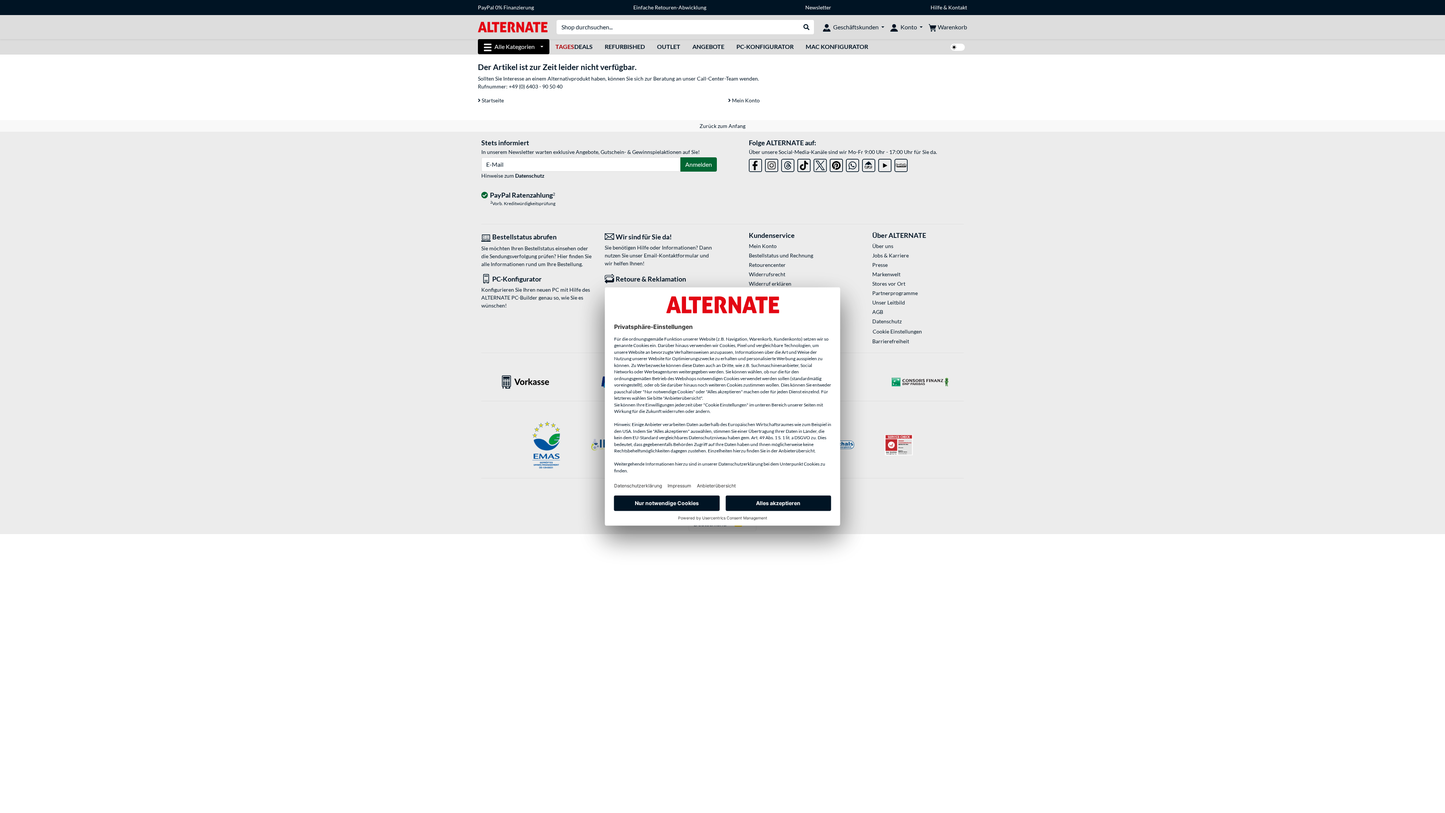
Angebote (708, 46)
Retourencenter (767, 265)
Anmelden (698, 164)
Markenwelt (886, 274)
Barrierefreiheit (890, 341)
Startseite (492, 100)
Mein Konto (745, 100)
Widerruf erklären (770, 283)
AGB (877, 312)
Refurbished (625, 46)
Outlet (668, 46)
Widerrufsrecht (767, 274)
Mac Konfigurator (837, 46)
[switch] (958, 47)
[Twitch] (901, 164)
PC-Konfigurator (765, 46)
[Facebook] (755, 164)
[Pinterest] (836, 164)
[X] (820, 164)
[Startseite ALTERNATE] (513, 26)
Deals (574, 46)
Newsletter (818, 7)
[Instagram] (771, 164)
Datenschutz (530, 175)
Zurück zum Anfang (722, 126)
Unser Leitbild (888, 302)
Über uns (882, 246)
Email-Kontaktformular (671, 255)
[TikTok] (804, 164)
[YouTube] (884, 164)
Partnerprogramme (895, 293)
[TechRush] (868, 164)
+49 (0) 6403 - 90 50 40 (536, 86)
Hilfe (936, 7)
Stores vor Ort (888, 283)
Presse (880, 265)
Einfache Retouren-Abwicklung (669, 7)
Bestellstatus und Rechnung (781, 255)
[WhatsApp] (852, 164)
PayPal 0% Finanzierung (506, 7)
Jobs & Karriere (890, 255)
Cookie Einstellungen (897, 331)
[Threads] (787, 164)
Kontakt (957, 7)
